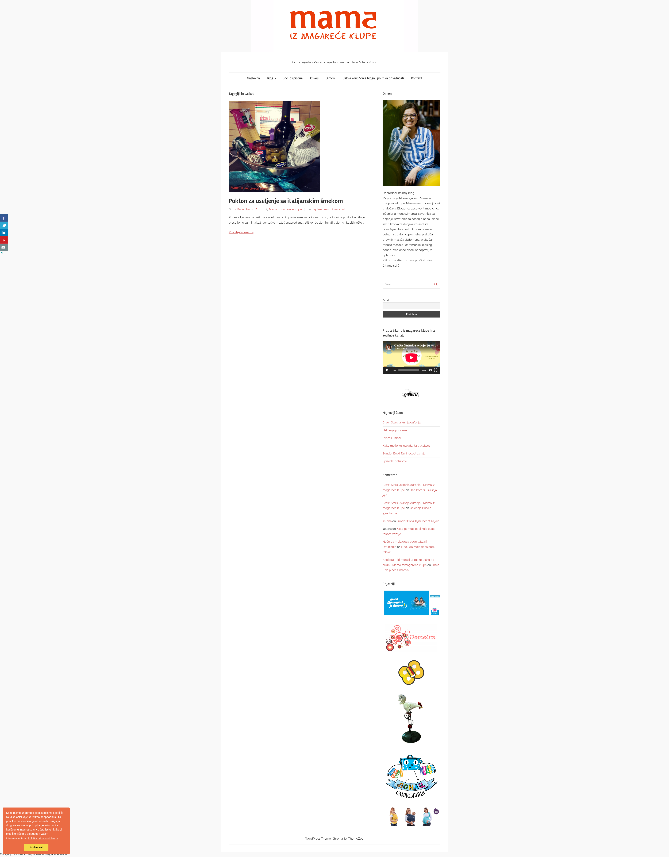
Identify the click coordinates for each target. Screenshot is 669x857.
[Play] (387, 370)
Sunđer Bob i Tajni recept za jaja (404, 453)
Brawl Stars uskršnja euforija (402, 422)
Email (386, 300)
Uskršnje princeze (395, 430)
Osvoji (314, 78)
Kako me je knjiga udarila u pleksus (406, 445)
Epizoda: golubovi (395, 461)
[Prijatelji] (411, 603)
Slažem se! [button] (36, 847)
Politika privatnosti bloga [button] (43, 838)
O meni (331, 78)
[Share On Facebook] (4, 218)
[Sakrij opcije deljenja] (1, 253)
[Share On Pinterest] (4, 240)
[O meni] (411, 143)
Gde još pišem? (293, 78)
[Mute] (430, 370)
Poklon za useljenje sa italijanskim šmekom (286, 201)
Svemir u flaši (392, 438)
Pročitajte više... (240, 232)
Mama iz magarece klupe (285, 209)
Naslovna (253, 78)
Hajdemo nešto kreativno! (328, 209)
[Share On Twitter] (4, 225)
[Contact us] (4, 247)
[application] (411, 357)
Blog (270, 78)
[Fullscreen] (435, 370)
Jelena (387, 521)
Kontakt (416, 78)
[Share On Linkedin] (4, 232)
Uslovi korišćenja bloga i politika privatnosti (373, 78)
